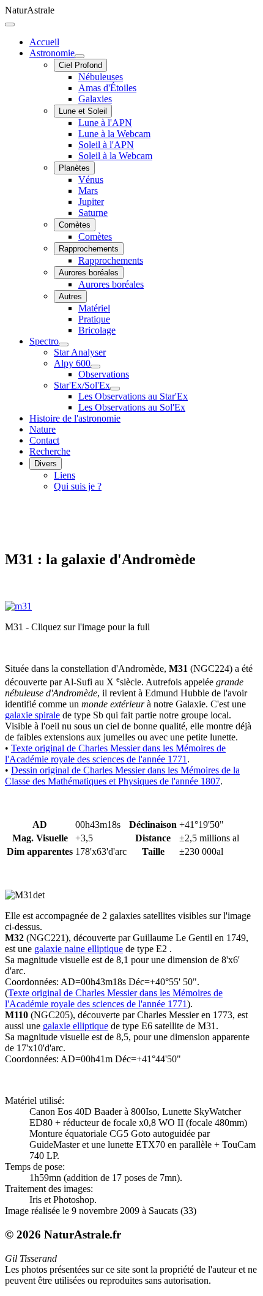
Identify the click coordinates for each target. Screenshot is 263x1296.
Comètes (75, 224)
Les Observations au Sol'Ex (131, 407)
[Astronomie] (79, 56)
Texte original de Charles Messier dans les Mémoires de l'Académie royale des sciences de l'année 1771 (115, 753)
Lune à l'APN (105, 122)
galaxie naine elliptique (78, 949)
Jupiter (91, 201)
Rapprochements (89, 248)
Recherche (49, 451)
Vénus (90, 179)
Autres (70, 296)
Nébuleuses (100, 77)
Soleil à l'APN (106, 145)
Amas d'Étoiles (107, 88)
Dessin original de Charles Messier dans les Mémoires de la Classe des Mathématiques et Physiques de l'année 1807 (122, 775)
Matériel (94, 308)
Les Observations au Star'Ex (133, 396)
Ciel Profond (80, 65)
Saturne (93, 212)
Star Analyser (80, 352)
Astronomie (52, 53)
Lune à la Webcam (114, 133)
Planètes (74, 168)
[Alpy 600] (95, 366)
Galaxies (95, 99)
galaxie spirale (32, 715)
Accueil (44, 42)
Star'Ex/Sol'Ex (82, 385)
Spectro (44, 341)
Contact (44, 440)
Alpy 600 (72, 363)
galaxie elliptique (75, 1026)
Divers (45, 463)
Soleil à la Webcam (115, 156)
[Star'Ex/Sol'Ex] (115, 388)
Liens (64, 475)
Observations (103, 374)
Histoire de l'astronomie (74, 418)
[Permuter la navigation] (10, 24)
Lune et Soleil (83, 111)
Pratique (94, 319)
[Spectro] (64, 344)
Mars (88, 190)
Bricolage (97, 330)
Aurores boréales (89, 272)
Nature (42, 429)
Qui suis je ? (78, 486)
